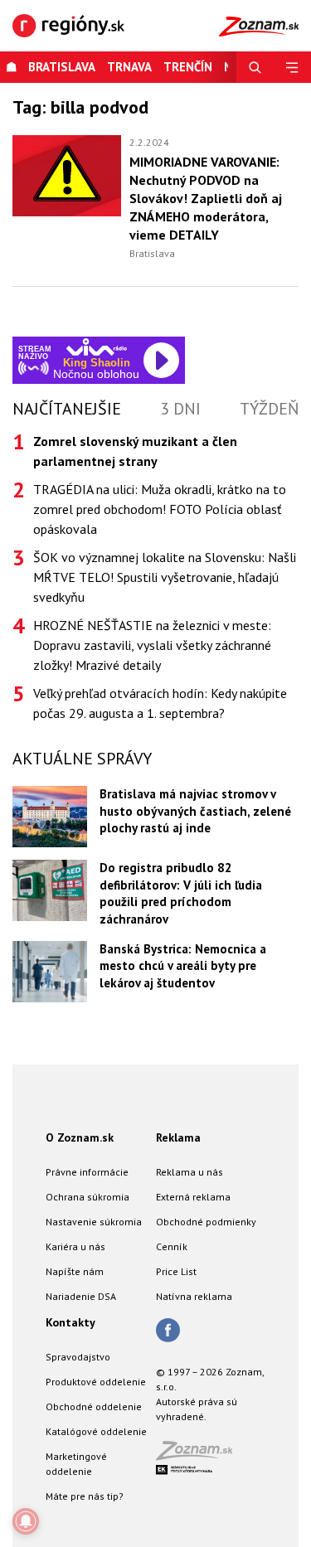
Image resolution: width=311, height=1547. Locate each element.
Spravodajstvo (78, 1357)
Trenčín (187, 67)
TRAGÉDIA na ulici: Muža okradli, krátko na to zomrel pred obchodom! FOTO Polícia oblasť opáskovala (159, 509)
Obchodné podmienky (206, 1221)
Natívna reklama (194, 1296)
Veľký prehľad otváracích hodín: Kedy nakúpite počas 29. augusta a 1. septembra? (160, 703)
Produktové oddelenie (96, 1381)
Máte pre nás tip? (85, 1496)
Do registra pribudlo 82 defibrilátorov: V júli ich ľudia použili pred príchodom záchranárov (181, 893)
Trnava (129, 67)
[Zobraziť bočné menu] (292, 67)
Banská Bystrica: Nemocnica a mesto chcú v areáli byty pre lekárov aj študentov (183, 966)
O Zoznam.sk (80, 1137)
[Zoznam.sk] (200, 1455)
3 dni (180, 408)
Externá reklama (193, 1197)
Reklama (178, 1137)
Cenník (171, 1246)
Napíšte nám (75, 1271)
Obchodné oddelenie (94, 1406)
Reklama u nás (189, 1172)
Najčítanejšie (66, 408)
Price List (176, 1271)
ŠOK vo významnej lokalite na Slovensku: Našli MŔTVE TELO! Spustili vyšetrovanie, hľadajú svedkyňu (164, 577)
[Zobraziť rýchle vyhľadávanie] (255, 67)
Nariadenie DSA (81, 1296)
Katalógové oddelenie (96, 1431)
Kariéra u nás (75, 1246)
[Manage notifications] (25, 1521)
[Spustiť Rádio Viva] (96, 347)
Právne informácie (87, 1172)
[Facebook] (168, 1331)
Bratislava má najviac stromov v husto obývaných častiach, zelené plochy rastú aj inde (195, 811)
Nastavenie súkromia (94, 1221)
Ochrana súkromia (87, 1197)
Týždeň (269, 408)
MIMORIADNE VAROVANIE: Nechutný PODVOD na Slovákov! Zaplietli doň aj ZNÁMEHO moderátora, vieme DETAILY (205, 198)
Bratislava (61, 67)
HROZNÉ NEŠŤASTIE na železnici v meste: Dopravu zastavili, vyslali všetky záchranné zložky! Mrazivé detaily (152, 645)
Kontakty (70, 1322)
